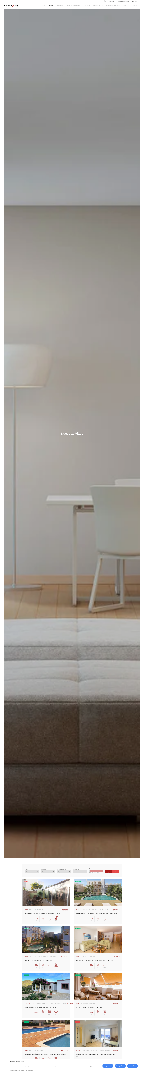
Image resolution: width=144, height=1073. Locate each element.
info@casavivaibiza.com (124, 1)
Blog (124, 5)
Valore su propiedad (113, 5)
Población (43, 869)
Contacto (133, 5)
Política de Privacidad (27, 1070)
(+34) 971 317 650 (110, 1)
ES (133, 1)
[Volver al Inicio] (12, 5)
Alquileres (59, 5)
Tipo (26, 869)
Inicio (43, 5)
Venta (51, 5)
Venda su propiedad (73, 5)
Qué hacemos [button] (97, 5)
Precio (90, 868)
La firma (87, 5)
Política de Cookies (15, 1070)
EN (135, 1)
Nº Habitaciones (61, 869)
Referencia (76, 869)
